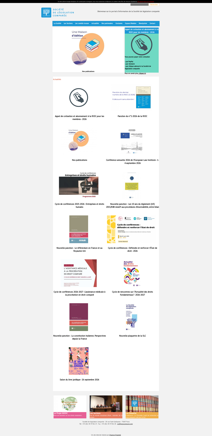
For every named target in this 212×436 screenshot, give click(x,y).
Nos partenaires (107, 23)
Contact (152, 24)
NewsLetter (143, 24)
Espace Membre (130, 24)
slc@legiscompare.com (125, 424)
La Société (57, 24)
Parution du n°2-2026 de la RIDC (132, 116)
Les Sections (68, 24)
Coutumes (118, 24)
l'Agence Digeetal (115, 435)
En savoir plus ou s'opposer (146, 1)
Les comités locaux (82, 24)
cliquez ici (142, 73)
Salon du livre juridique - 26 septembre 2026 (79, 379)
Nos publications (79, 160)
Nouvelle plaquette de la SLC (132, 335)
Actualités (95, 24)
